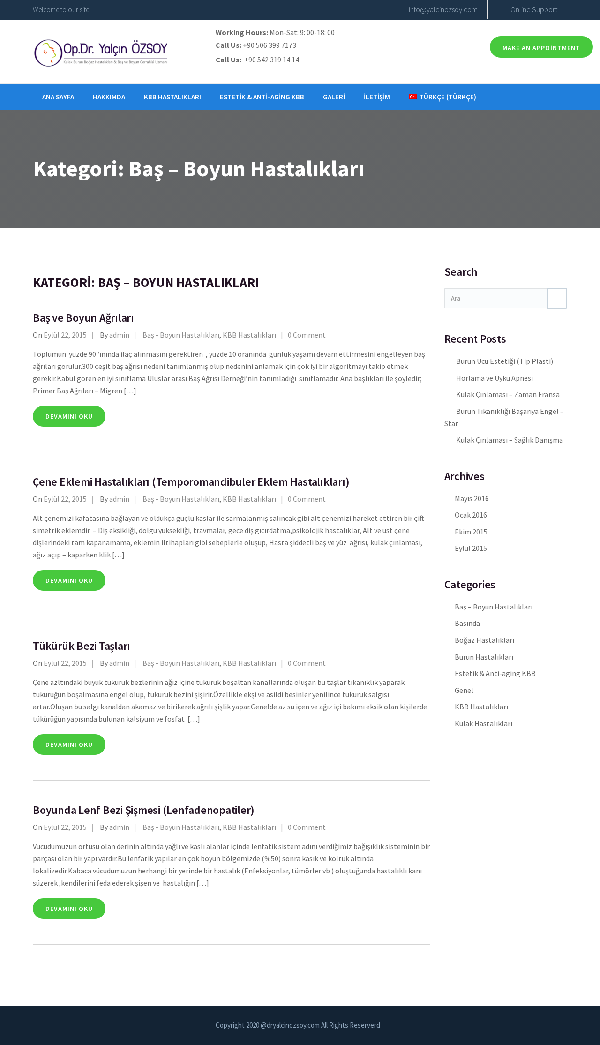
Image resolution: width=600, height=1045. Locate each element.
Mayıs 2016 (472, 498)
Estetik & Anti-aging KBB (262, 96)
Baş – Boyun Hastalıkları (493, 606)
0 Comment (307, 334)
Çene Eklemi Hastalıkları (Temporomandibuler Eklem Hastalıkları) (191, 481)
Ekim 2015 (471, 531)
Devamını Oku (69, 416)
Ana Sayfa (58, 96)
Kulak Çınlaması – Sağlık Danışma (509, 439)
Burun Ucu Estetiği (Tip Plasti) (504, 361)
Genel (464, 690)
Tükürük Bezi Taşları (81, 646)
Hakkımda (109, 96)
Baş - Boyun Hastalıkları (180, 334)
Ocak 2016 (471, 514)
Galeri (334, 96)
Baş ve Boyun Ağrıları (83, 317)
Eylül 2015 (471, 548)
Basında (467, 623)
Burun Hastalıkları (484, 657)
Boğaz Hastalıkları (484, 640)
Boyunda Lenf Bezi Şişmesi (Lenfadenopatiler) (144, 810)
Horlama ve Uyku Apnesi (494, 378)
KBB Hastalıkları (172, 96)
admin (119, 334)
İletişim (377, 96)
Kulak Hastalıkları (483, 723)
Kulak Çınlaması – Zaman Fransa (508, 394)
